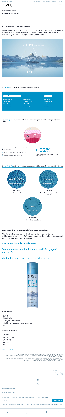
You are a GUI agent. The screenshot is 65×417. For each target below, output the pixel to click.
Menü (60, 5)
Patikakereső (46, 1)
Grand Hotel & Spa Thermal (8, 388)
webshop (54, 1)
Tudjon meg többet (58, 404)
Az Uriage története (7, 1)
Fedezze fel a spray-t (8, 349)
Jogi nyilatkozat (22, 412)
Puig (27, 413)
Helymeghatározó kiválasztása (55, 412)
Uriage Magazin (37, 1)
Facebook (41, 379)
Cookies (40, 412)
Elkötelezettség (6, 379)
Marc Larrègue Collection (8, 392)
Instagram (41, 384)
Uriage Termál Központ (7, 384)
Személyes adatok (31, 412)
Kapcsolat (60, 1)
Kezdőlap (4, 10)
